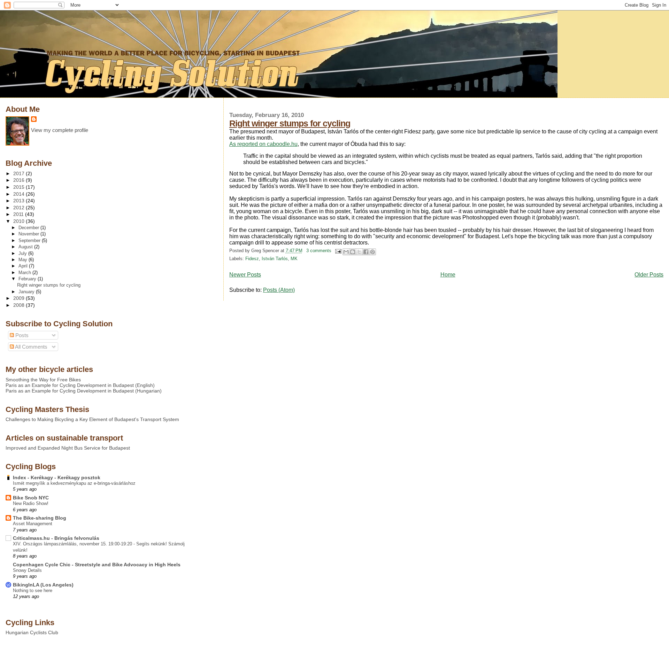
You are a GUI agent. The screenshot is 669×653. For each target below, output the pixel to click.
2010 (19, 221)
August (26, 246)
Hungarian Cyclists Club (32, 632)
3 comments (318, 250)
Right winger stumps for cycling (289, 123)
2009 (19, 298)
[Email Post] (338, 250)
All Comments (30, 347)
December (29, 227)
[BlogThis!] (352, 251)
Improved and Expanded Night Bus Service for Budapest (68, 448)
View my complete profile (59, 130)
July (23, 253)
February (28, 278)
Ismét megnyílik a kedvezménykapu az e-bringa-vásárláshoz (74, 483)
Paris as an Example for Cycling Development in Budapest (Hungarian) (84, 391)
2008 (19, 305)
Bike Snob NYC (31, 497)
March (25, 272)
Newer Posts (245, 275)
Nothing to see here (32, 590)
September (30, 240)
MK (294, 258)
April (23, 266)
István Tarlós (275, 258)
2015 (19, 187)
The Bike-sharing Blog (39, 518)
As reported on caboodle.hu (263, 144)
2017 (19, 173)
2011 (19, 214)
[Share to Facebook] (365, 251)
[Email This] (346, 251)
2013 (19, 200)
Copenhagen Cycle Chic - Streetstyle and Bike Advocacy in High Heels (96, 564)
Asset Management (32, 523)
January (27, 291)
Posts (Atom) (279, 290)
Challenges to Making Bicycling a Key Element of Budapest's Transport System (92, 419)
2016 (19, 180)
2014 (19, 194)
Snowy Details (27, 570)
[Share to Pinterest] (372, 251)
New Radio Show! (30, 503)
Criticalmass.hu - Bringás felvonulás (56, 538)
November (29, 233)
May (23, 259)
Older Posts (649, 275)
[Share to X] (359, 251)
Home (447, 275)
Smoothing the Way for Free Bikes (43, 379)
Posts (21, 335)
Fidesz (252, 258)
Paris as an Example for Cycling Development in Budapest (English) (80, 385)
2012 (19, 207)
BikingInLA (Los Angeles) (43, 585)
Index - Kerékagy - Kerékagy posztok (56, 477)
